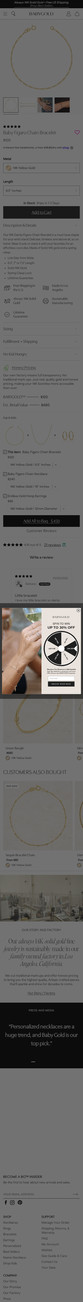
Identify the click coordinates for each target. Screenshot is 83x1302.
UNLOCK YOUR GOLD (61, 684)
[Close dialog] (78, 610)
